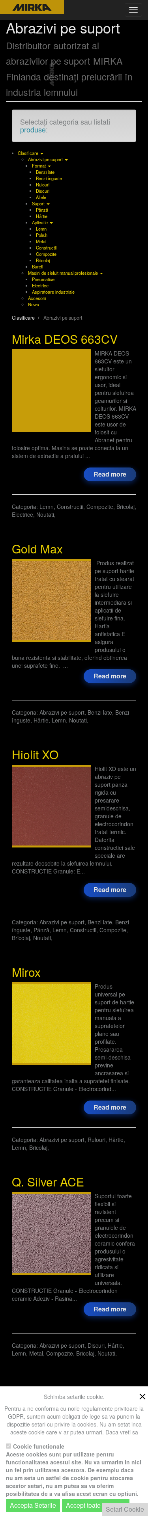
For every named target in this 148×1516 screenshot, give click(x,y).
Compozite (46, 254)
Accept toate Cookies (96, 1505)
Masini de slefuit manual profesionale (63, 273)
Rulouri (42, 184)
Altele (41, 197)
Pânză (42, 210)
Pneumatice (43, 279)
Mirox (26, 971)
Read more (110, 474)
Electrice (40, 285)
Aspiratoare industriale (53, 292)
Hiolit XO (35, 754)
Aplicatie (40, 222)
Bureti (37, 266)
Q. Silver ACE (48, 1181)
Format (39, 165)
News (33, 304)
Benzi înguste (49, 178)
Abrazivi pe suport (46, 159)
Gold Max (37, 548)
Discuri (42, 191)
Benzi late (45, 172)
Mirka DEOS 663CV (65, 338)
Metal (41, 241)
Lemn (41, 228)
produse (33, 129)
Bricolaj (43, 260)
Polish (41, 235)
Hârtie (41, 216)
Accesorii (37, 298)
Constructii (46, 247)
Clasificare (28, 153)
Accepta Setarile (33, 1505)
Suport (39, 203)
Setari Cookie (125, 1509)
